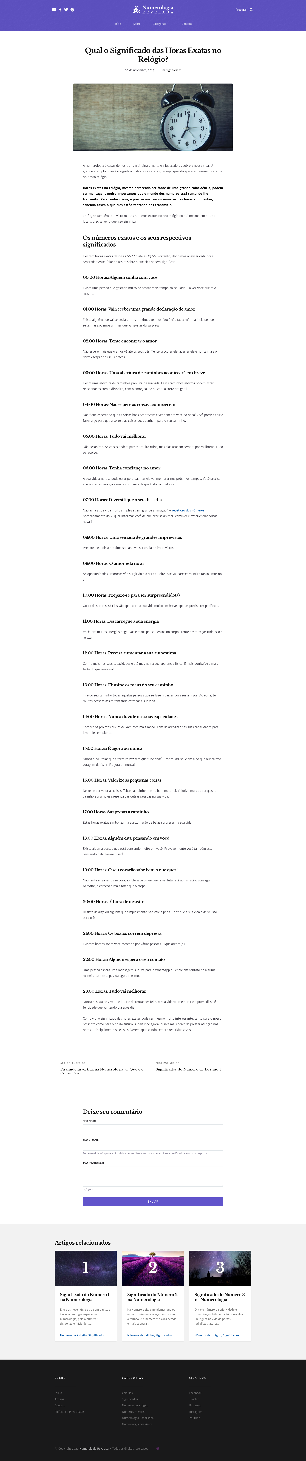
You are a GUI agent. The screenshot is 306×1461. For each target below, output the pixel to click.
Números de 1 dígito (73, 1335)
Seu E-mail (90, 1139)
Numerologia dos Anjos (137, 1424)
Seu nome (90, 1121)
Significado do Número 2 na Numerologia (152, 1297)
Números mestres (133, 1411)
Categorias (160, 24)
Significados (173, 70)
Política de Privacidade (69, 1411)
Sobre (136, 24)
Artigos (59, 1399)
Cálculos (127, 1393)
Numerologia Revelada (94, 1448)
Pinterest (195, 1405)
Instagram (196, 1411)
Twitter (194, 1399)
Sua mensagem (93, 1162)
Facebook (195, 1393)
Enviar (153, 1201)
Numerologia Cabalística (138, 1418)
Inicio (58, 1393)
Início (117, 24)
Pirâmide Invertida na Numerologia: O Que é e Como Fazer (101, 1068)
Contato (187, 24)
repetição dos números (188, 510)
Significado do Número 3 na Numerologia (220, 1297)
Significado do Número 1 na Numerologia (84, 1297)
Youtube (194, 1418)
